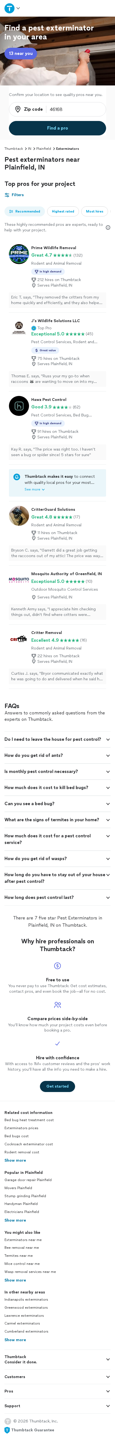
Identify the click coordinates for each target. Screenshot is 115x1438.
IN (29, 149)
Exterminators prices (21, 1128)
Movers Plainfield (18, 1188)
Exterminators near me (23, 1240)
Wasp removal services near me (30, 1272)
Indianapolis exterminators (26, 1299)
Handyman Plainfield (21, 1204)
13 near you (21, 53)
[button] (41, 328)
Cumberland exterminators (26, 1331)
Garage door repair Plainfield (28, 1180)
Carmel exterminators (22, 1323)
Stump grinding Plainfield (25, 1196)
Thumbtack (13, 149)
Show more (15, 1160)
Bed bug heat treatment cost (29, 1120)
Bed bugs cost (16, 1136)
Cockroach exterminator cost (28, 1144)
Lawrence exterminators (24, 1316)
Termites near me (18, 1256)
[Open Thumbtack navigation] (12, 8)
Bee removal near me (21, 1248)
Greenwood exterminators (26, 1308)
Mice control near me (22, 1264)
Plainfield (43, 149)
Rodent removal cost (21, 1152)
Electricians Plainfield (21, 1212)
